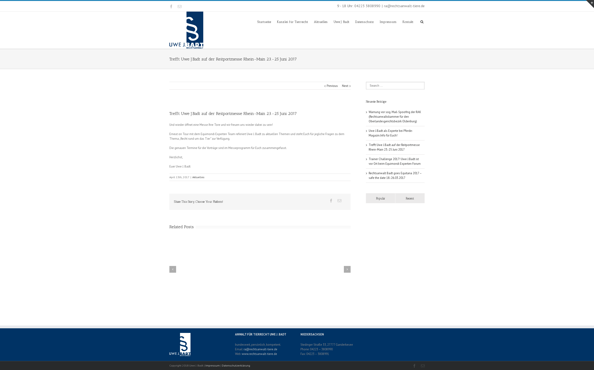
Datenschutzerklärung (236, 365)
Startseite (264, 22)
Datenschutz (364, 22)
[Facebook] (171, 6)
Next (345, 86)
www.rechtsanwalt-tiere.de (259, 354)
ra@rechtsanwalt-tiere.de (404, 5)
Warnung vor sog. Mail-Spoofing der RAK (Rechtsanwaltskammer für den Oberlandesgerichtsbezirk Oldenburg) (395, 116)
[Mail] (179, 6)
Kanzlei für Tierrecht (292, 22)
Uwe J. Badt (341, 22)
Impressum (388, 22)
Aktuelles (321, 22)
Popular (380, 198)
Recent (410, 198)
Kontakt (407, 22)
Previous (332, 86)
